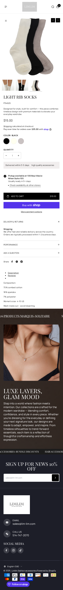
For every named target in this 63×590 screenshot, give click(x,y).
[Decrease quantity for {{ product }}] (6, 155)
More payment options (31, 211)
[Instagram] (13, 550)
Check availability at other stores (25, 185)
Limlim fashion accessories (24, 570)
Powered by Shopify (46, 570)
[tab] (32, 273)
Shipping (8, 126)
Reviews (12, 275)
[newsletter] (55, 477)
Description (13, 273)
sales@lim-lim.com (24, 523)
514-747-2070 (21, 535)
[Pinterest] (21, 261)
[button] (53, 20)
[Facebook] (12, 261)
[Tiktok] (20, 550)
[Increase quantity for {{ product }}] (18, 155)
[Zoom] (6, 20)
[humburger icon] (6, 6)
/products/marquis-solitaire (29, 316)
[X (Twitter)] (17, 261)
